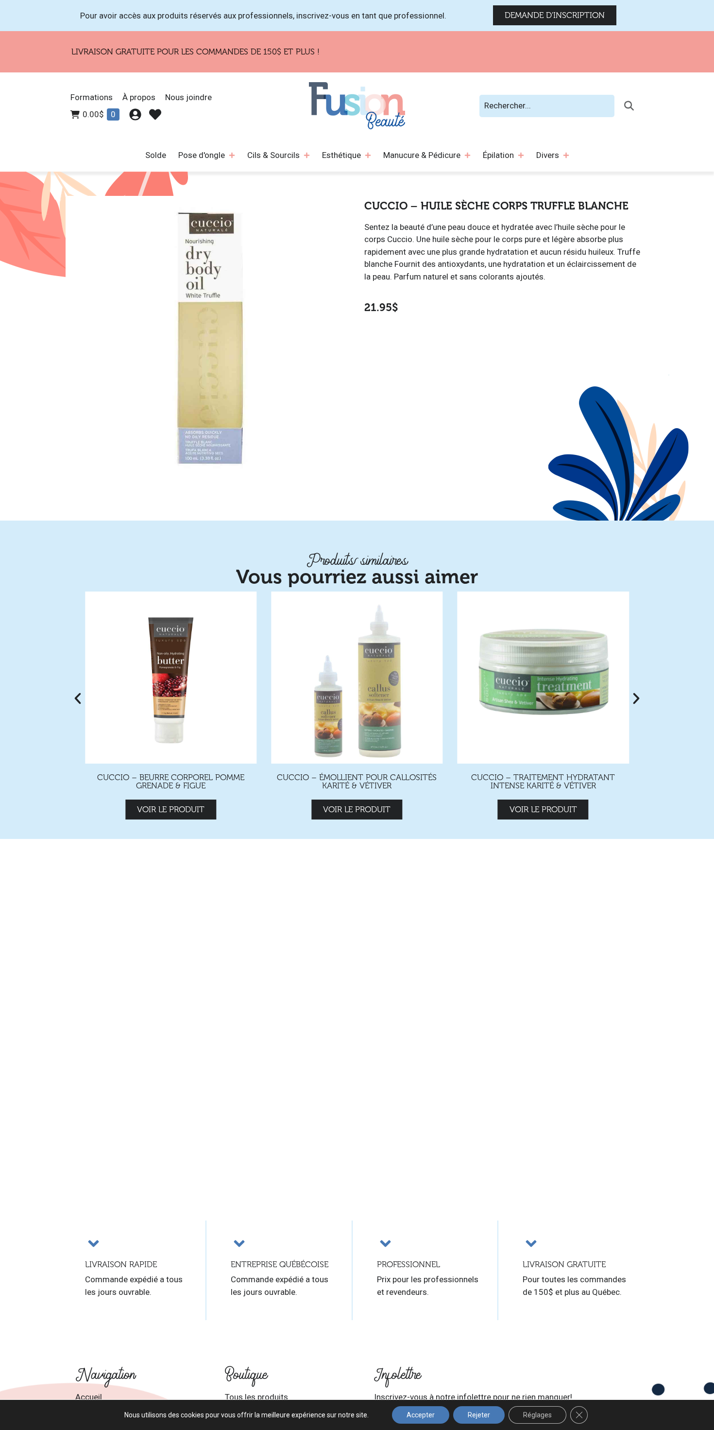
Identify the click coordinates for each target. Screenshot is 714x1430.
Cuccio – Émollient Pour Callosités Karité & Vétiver (357, 781)
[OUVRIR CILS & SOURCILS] (307, 155)
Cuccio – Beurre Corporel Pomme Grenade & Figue (170, 781)
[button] (78, 698)
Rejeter (479, 1415)
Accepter (421, 1415)
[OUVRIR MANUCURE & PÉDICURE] (467, 155)
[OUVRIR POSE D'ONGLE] (232, 155)
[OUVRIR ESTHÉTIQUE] (368, 155)
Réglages (537, 1415)
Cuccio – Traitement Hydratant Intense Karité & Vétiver (543, 781)
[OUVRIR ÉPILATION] (521, 155)
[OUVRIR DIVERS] (566, 155)
